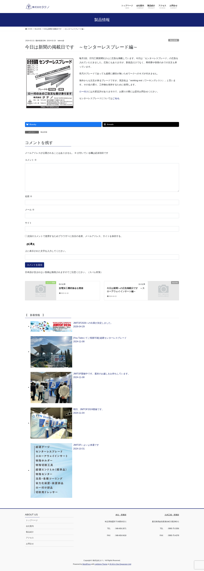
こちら (116, 98)
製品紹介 (30, 532)
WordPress (86, 564)
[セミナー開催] (40, 290)
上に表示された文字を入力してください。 (46, 251)
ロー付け (83, 91)
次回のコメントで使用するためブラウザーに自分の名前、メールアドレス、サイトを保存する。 (75, 236)
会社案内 (30, 526)
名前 (28, 196)
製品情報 (173, 40)
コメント (31, 160)
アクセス (30, 538)
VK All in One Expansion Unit (120, 564)
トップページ (32, 520)
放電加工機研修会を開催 (71, 288)
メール (29, 209)
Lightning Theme (101, 564)
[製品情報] (163, 290)
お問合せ (30, 544)
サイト (28, 223)
